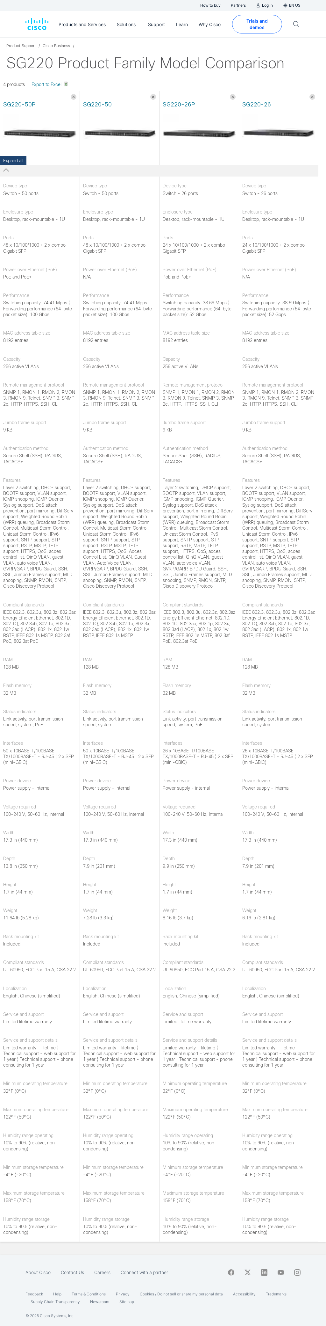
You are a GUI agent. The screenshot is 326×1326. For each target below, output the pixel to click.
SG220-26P (179, 104)
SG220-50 (97, 104)
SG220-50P (19, 104)
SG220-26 (256, 104)
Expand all (13, 160)
